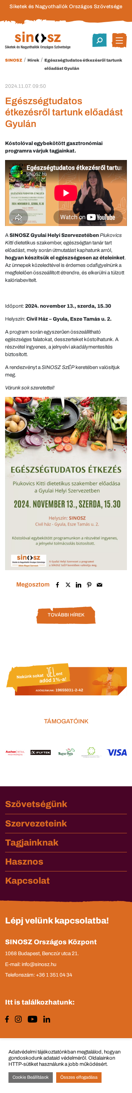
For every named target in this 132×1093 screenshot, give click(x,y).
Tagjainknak (32, 842)
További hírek (66, 614)
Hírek (33, 60)
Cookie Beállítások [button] (31, 1077)
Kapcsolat (27, 880)
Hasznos (24, 861)
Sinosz (13, 60)
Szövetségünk (36, 804)
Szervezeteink (36, 823)
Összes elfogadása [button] (78, 1077)
